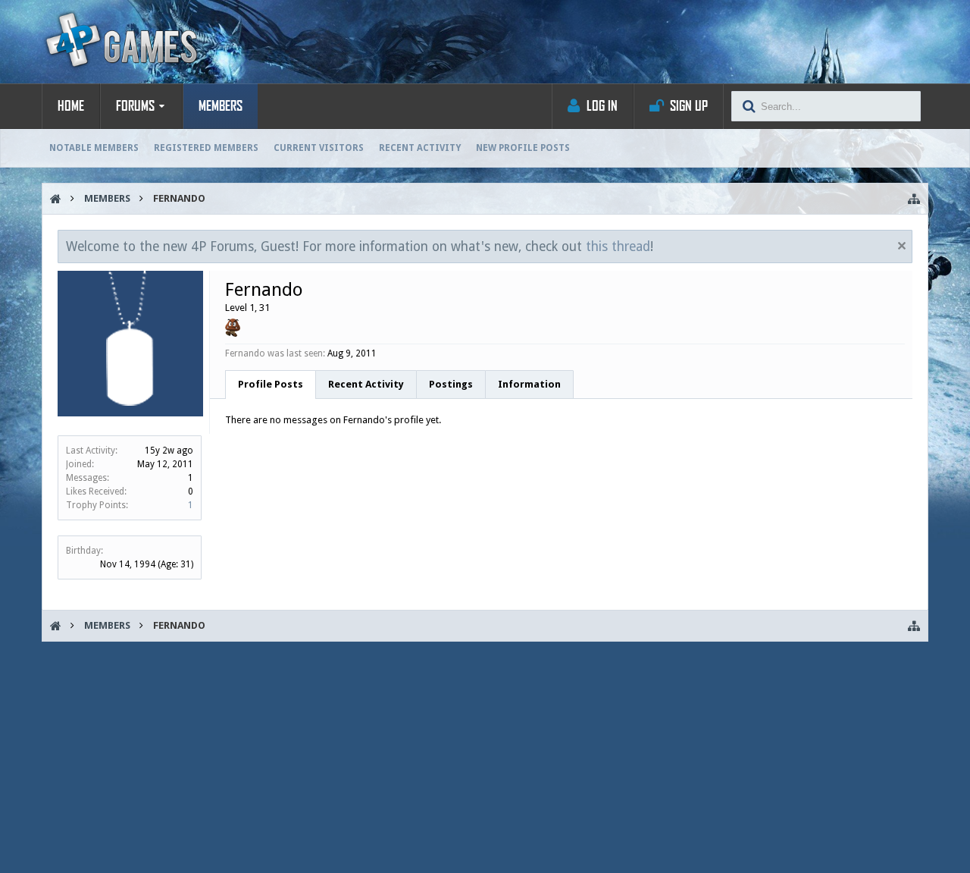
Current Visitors (319, 148)
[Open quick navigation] (914, 199)
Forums (135, 106)
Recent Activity (420, 148)
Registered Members (206, 148)
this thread (618, 246)
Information (529, 384)
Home (71, 106)
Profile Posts (270, 384)
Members (220, 106)
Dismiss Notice (902, 246)
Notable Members (94, 148)
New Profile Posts (523, 148)
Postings (451, 384)
